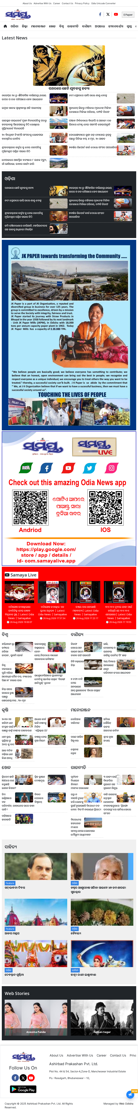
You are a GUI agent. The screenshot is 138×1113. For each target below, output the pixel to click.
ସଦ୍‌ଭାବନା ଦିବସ (15, 888)
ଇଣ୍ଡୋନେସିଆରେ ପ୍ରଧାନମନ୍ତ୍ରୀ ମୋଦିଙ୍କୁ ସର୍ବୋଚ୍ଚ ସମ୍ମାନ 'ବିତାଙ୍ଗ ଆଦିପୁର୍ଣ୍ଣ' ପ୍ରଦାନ (49, 679)
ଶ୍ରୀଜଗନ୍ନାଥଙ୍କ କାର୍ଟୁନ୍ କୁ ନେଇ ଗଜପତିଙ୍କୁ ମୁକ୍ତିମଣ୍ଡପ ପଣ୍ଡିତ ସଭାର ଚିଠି (21, 149)
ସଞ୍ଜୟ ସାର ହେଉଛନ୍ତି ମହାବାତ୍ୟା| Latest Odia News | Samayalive (85, 610)
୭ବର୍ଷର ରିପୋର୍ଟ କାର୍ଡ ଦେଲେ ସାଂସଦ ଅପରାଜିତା (93, 147)
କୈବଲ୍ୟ (76, 933)
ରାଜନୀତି (73, 26)
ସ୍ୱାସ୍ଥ (129, 26)
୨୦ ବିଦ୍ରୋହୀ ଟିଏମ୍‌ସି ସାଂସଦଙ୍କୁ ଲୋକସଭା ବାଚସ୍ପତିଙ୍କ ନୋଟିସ (22, 136)
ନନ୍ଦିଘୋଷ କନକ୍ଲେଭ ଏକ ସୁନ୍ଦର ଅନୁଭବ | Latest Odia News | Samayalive (52, 610)
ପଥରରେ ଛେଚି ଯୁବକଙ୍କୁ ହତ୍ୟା (69, 88)
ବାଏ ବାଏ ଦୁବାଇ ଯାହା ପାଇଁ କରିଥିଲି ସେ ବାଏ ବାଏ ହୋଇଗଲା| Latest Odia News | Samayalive (118, 612)
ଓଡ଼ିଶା (14, 26)
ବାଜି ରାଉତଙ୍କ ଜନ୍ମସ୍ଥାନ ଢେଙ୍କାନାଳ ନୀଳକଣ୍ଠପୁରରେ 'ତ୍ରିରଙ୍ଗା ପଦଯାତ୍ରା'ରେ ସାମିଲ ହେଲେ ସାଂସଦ (117, 804)
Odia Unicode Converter (103, 3)
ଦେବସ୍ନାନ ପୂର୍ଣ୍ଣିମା (14, 975)
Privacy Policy (82, 3)
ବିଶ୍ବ (61, 26)
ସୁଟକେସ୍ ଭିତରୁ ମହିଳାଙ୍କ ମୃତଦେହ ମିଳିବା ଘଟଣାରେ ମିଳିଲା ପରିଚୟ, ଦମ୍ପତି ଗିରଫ (90, 110)
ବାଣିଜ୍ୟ (86, 26)
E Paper (128, 14)
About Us (27, 3)
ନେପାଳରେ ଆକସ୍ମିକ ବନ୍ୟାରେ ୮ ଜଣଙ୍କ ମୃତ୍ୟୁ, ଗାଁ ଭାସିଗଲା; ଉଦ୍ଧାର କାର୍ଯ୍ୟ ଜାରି (24, 162)
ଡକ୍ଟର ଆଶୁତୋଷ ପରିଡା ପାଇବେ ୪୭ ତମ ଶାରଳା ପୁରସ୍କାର (98, 890)
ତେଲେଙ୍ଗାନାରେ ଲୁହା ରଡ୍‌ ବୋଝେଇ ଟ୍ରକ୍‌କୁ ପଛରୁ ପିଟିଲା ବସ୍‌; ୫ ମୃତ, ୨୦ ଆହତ (90, 136)
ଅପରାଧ (100, 26)
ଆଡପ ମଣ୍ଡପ (12, 933)
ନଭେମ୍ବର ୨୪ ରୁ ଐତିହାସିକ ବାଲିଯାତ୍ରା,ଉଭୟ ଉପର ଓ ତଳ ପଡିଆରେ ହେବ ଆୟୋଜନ (24, 97)
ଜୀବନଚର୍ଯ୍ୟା (115, 26)
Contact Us (67, 3)
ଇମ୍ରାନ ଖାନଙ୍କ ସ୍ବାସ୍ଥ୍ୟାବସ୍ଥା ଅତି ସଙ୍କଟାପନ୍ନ (21, 108)
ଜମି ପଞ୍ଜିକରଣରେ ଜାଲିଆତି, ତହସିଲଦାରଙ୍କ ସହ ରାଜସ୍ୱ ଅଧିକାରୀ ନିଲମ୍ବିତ (26, 227)
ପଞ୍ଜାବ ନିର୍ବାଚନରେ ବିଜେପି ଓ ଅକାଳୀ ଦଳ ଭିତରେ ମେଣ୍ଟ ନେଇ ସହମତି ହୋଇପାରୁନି (90, 122)
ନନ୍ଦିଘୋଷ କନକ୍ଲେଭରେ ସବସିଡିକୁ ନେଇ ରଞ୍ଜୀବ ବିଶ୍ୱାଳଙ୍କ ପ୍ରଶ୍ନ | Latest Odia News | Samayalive (19, 612)
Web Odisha (126, 1103)
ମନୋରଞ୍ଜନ (38, 26)
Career (56, 3)
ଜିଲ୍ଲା (24, 26)
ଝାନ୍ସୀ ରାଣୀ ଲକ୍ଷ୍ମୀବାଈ (83, 975)
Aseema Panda (36, 1032)
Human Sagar (102, 1032)
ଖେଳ (52, 26)
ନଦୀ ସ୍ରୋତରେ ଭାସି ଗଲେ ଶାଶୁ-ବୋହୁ (88, 95)
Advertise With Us (42, 3)
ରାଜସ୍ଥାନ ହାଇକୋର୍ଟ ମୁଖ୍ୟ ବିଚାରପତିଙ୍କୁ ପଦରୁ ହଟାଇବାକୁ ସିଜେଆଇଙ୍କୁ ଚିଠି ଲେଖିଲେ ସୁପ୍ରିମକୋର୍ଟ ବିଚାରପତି (24, 124)
